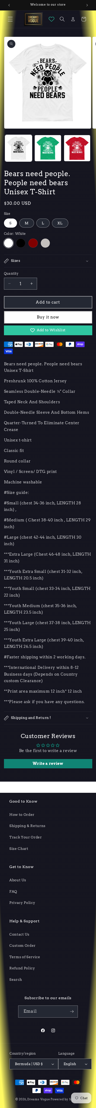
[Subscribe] (71, 1011)
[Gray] (45, 243)
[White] (8, 243)
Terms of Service (24, 957)
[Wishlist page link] (51, 19)
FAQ (13, 891)
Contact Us (19, 934)
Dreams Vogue (38, 1099)
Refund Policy (22, 968)
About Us (17, 880)
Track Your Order (25, 837)
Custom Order (22, 945)
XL (60, 223)
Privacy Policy (22, 902)
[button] (10, 19)
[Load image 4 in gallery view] (47, 148)
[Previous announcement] (9, 5)
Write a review (48, 763)
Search (15, 979)
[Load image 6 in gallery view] (77, 148)
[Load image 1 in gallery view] (18, 148)
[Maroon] (33, 243)
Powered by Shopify (66, 1099)
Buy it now (48, 317)
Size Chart (18, 848)
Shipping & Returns (27, 826)
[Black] (20, 243)
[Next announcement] (87, 5)
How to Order (21, 814)
